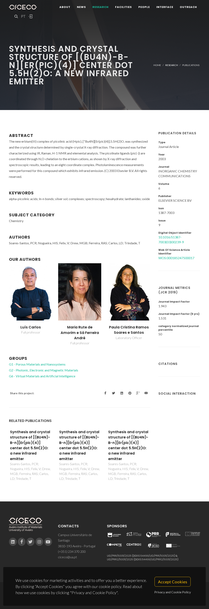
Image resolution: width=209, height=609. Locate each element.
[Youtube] (48, 542)
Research (100, 7)
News (81, 7)
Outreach (188, 7)
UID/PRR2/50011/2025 (120, 559)
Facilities (123, 7)
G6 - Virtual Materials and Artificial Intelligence (42, 376)
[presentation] (5, 304)
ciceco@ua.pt (67, 557)
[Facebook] (22, 542)
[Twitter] (30, 542)
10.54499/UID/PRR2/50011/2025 (158, 559)
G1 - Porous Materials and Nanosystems (37, 364)
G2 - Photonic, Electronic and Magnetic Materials (43, 370)
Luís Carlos (30, 327)
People (144, 7)
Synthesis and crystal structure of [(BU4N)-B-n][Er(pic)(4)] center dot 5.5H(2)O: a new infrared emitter (30, 445)
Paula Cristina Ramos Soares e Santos (129, 330)
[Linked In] (13, 542)
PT (23, 16)
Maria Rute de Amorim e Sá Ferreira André (80, 332)
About (64, 7)
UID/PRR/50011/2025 (119, 555)
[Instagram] (39, 542)
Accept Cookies (172, 581)
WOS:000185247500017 (176, 258)
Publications (190, 65)
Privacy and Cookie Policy (172, 592)
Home (157, 65)
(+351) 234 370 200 (72, 551)
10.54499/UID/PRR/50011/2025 (156, 555)
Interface (164, 7)
